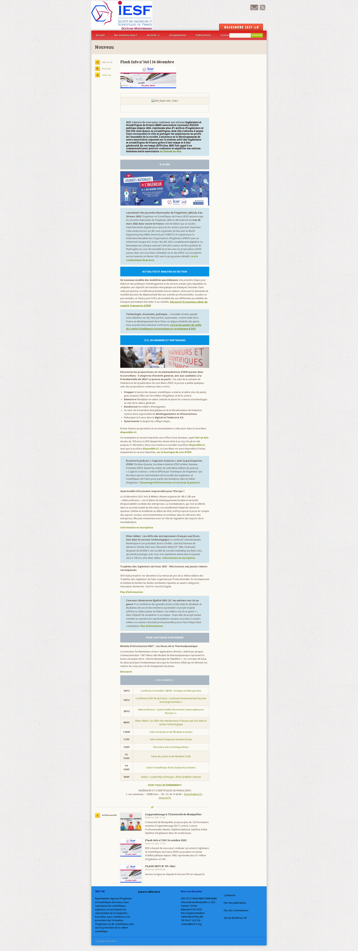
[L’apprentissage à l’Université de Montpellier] (131, 822)
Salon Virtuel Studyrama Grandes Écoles (171, 739)
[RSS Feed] (262, 9)
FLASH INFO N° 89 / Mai (160, 866)
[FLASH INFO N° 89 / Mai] (131, 873)
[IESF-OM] (121, 15)
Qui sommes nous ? (125, 35)
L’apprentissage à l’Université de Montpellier (173, 814)
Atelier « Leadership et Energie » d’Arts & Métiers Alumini (171, 776)
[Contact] (254, 9)
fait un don (201, 437)
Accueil (100, 35)
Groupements (177, 35)
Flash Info (106, 68)
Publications (203, 35)
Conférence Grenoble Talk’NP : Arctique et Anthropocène (171, 690)
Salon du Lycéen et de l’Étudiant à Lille (171, 756)
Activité (152, 35)
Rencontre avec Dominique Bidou (171, 747)
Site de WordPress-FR (235, 917)
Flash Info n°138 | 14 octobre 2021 (166, 840)
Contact (226, 35)
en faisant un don (170, 151)
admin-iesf (106, 74)
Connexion (229, 895)
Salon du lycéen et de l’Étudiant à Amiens (171, 732)
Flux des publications (235, 902)
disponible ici (197, 445)
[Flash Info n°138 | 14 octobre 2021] (131, 847)
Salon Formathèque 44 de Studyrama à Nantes (171, 767)
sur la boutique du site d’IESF (173, 452)
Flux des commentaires (236, 910)
